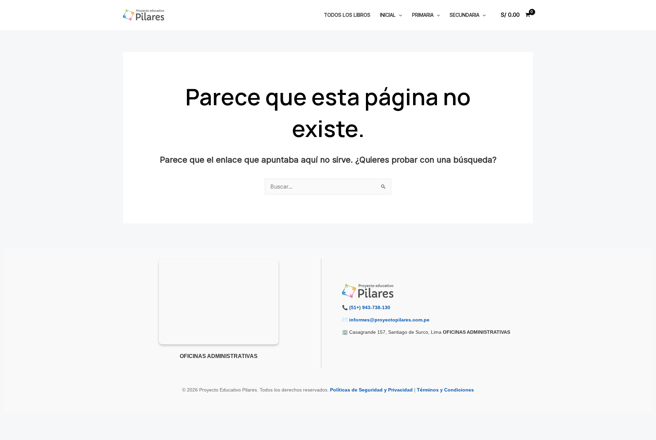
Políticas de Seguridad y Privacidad (371, 390)
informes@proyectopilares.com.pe (389, 319)
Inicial (388, 15)
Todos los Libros (347, 15)
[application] (399, 15)
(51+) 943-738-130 (369, 307)
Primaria (423, 15)
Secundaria (464, 15)
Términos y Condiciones (445, 390)
